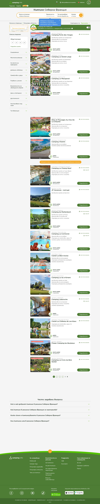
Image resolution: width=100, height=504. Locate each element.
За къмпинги (49, 462)
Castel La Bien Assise (60, 256)
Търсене (12, 6)
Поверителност (41, 500)
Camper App (34, 464)
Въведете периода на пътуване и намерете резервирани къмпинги (60, 162)
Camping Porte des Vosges (62, 35)
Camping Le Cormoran (60, 234)
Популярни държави (36, 466)
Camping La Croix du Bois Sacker (62, 361)
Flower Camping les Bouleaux (63, 343)
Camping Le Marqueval (61, 78)
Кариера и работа (83, 465)
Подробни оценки (16, 46)
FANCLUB (33, 461)
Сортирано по (75, 23)
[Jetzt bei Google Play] (79, 492)
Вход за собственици (49, 478)
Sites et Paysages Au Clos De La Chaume (63, 120)
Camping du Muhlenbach (61, 212)
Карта (18, 6)
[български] (57, 2)
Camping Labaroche (60, 299)
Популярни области (36, 469)
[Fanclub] (25, 6)
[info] (72, 28)
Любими (82, 2)
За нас (79, 462)
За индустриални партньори (51, 469)
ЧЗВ (62, 461)
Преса (79, 468)
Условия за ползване (21, 500)
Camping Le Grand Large (61, 57)
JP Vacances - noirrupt (60, 190)
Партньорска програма (49, 474)
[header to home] (15, 2)
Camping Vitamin (58, 142)
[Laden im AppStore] (69, 492)
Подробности (84, 50)
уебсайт (87, 213)
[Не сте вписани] (89, 2)
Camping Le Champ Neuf (61, 168)
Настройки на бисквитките (54, 500)
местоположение (85, 34)
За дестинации (50, 465)
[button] (31, 15)
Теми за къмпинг (35, 472)
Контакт (64, 464)
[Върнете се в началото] (50, 451)
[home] (16, 457)
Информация (32, 500)
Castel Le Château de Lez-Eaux (64, 321)
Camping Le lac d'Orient (61, 277)
